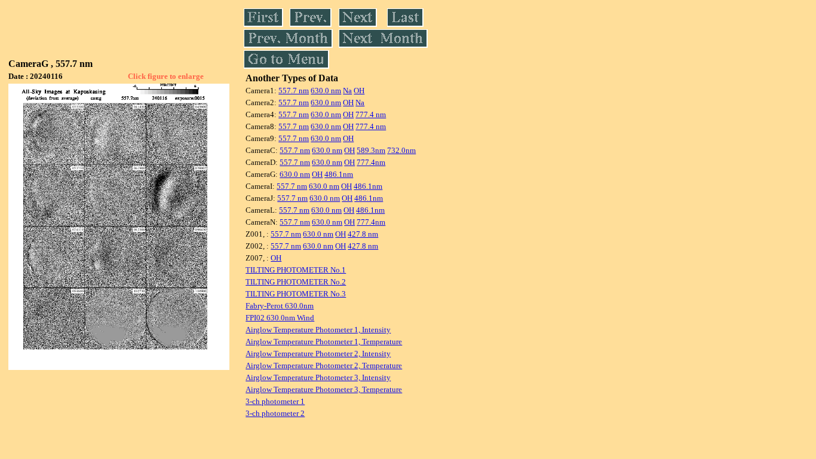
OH (359, 90)
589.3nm (371, 150)
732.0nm (401, 150)
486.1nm (338, 174)
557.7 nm (293, 90)
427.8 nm (363, 234)
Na (347, 90)
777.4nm (371, 162)
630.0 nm (326, 90)
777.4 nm (370, 114)
